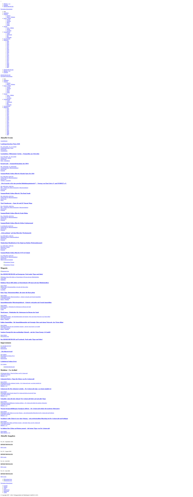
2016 (8, 55)
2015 (8, 56)
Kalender (6, 5)
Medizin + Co (7, 3)
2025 (8, 42)
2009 (8, 64)
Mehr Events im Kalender (7, 259)
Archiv (4, 447)
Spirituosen (9, 34)
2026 (8, 41)
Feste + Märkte (10, 28)
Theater (8, 19)
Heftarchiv (6, 40)
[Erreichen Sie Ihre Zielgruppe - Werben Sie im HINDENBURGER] (9, 367)
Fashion (8, 15)
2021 (8, 48)
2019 (8, 51)
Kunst (8, 23)
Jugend (8, 29)
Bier (8, 36)
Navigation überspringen (6, 9)
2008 (8, 66)
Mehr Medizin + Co (5, 432)
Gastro (8, 33)
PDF (2, 447)
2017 (8, 53)
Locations (9, 30)
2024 (8, 44)
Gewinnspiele (7, 38)
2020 (8, 49)
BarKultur (9, 37)
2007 (8, 67)
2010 (8, 63)
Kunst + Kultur (7, 18)
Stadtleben (6, 13)
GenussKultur (7, 32)
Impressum (6, 491)
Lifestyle (6, 14)
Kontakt (5, 485)
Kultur (8, 25)
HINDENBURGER (8, 6)
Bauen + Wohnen (11, 17)
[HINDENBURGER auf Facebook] (8, 479)
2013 (8, 59)
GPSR (5, 492)
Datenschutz (6, 489)
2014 (8, 57)
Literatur (9, 21)
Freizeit (5, 26)
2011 (8, 61)
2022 (8, 47)
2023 (8, 45)
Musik (8, 22)
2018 (8, 52)
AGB (5, 488)
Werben (5, 487)
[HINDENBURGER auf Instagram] (8, 480)
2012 (8, 60)
